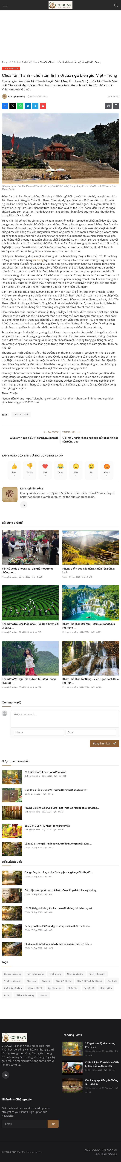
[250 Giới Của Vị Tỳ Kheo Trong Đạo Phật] (12, 831)
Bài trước (53, 432)
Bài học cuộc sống (12, 973)
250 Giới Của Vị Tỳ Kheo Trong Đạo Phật (47, 825)
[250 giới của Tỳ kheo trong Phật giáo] (12, 777)
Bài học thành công (25, 995)
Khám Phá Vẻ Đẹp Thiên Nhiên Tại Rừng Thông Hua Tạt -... (29, 680)
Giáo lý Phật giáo (63, 981)
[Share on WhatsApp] (20, 106)
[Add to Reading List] (116, 106)
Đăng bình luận (102, 743)
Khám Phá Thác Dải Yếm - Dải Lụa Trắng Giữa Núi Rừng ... (88, 625)
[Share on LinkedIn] (28, 106)
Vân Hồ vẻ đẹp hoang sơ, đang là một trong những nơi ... (27, 570)
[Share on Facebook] (5, 106)
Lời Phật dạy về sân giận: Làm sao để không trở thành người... (60, 908)
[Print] (108, 106)
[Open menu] (5, 5)
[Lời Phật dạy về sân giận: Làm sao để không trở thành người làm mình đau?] (12, 913)
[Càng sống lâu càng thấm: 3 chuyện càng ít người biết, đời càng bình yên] (12, 878)
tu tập (7, 995)
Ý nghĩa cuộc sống (12, 981)
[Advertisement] (60, 37)
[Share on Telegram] (35, 106)
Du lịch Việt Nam (29, 62)
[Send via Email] (43, 106)
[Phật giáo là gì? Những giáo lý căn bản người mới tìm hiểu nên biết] (12, 949)
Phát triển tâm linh (13, 988)
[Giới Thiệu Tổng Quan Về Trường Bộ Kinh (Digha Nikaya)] (12, 795)
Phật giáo (31, 981)
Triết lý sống (55, 973)
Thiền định (73, 988)
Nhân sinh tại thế (75, 973)
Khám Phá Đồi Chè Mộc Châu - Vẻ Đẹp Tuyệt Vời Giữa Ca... (30, 625)
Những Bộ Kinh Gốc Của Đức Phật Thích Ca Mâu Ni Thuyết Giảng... (62, 807)
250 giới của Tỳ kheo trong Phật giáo (45, 771)
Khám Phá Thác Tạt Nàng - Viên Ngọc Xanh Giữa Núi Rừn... (90, 680)
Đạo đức (44, 995)
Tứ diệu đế (89, 988)
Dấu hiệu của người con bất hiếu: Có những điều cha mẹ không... (61, 890)
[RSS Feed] (23, 504)
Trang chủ (6, 62)
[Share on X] (12, 106)
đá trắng (38, 260)
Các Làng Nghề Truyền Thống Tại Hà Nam (101, 1082)
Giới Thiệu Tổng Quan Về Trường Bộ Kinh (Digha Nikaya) (56, 789)
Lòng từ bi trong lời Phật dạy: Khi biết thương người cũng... (58, 843)
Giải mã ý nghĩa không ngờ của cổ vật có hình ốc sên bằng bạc (90, 439)
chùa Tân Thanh (21, 414)
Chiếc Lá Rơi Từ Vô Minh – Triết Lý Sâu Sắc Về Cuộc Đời (102, 1064)
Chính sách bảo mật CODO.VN (101, 1150)
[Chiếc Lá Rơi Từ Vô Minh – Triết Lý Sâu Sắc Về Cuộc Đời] (72, 1068)
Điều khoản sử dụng (106, 1153)
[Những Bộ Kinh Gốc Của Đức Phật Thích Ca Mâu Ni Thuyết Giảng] (12, 813)
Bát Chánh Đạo (55, 988)
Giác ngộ (46, 981)
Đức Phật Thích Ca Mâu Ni (89, 981)
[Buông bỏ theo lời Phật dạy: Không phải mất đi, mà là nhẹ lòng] (12, 931)
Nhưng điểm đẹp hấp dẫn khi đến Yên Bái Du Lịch (88, 570)
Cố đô (64, 577)
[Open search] (116, 5)
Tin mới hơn (69, 432)
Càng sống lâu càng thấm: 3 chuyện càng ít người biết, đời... (59, 872)
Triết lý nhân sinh (97, 973)
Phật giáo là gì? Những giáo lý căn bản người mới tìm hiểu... (58, 943)
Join (53, 1124)
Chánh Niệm (106, 988)
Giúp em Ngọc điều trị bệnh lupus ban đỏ (34, 437)
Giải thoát (112, 981)
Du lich (17, 62)
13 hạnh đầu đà (35, 988)
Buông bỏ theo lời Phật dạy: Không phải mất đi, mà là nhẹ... (58, 925)
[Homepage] (60, 5)
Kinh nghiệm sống (31, 488)
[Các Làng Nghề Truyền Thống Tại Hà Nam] (72, 1085)
